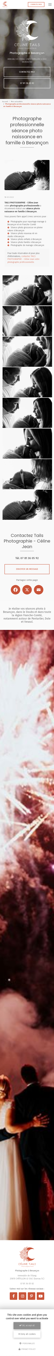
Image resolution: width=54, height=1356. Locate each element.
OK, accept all (28, 1325)
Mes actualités (16, 101)
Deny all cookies (28, 1334)
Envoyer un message (27, 569)
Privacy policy (28, 1349)
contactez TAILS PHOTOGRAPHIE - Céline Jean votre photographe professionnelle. (23, 259)
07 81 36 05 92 (27, 83)
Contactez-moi (36, 4)
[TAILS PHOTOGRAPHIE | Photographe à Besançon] (5, 5)
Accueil (5, 101)
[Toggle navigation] (50, 4)
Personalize (28, 1343)
